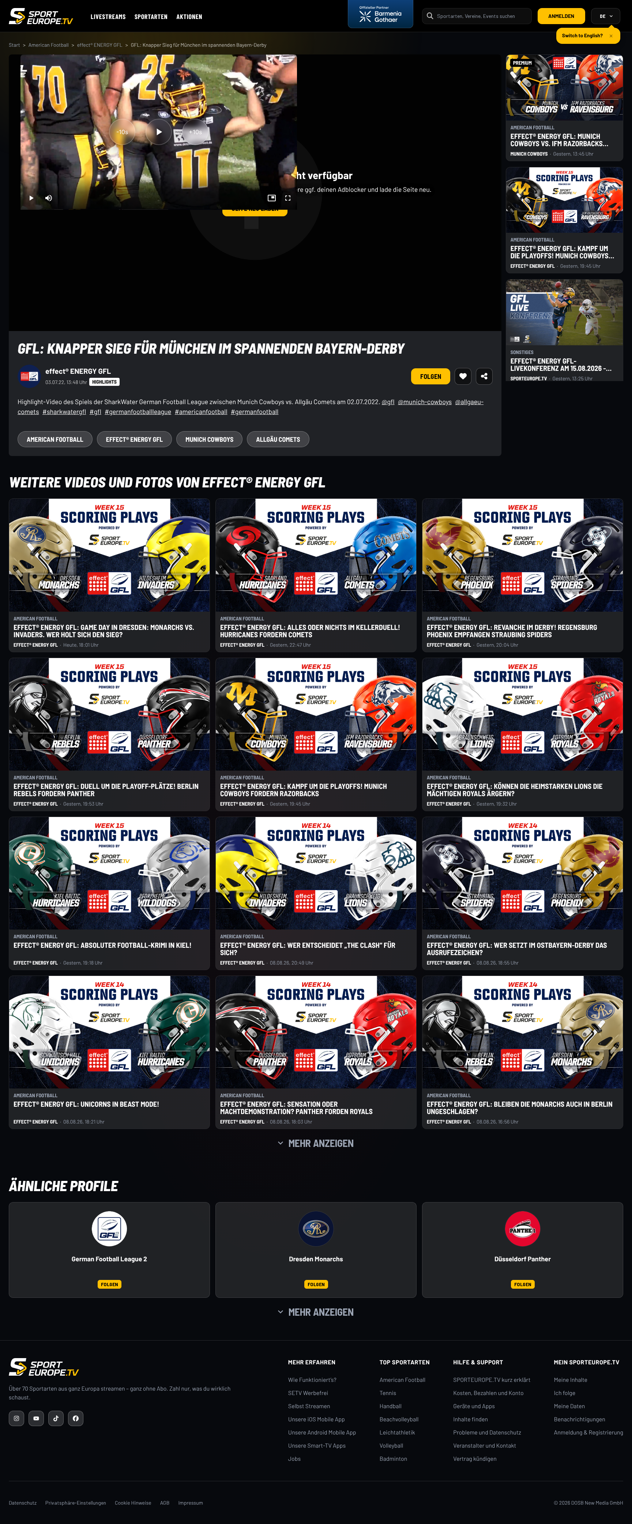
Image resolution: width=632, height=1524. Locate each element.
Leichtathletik (397, 1432)
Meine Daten (569, 1406)
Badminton (393, 1458)
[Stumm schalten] (48, 198)
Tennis (388, 1393)
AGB (165, 1503)
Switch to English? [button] (582, 32)
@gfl (388, 402)
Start (14, 45)
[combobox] (482, 16)
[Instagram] (16, 1418)
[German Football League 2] (109, 1228)
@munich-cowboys (425, 402)
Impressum (190, 1503)
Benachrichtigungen (579, 1419)
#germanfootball (254, 411)
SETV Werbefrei (308, 1393)
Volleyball (391, 1445)
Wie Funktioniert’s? (312, 1379)
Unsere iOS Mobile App (316, 1419)
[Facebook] (75, 1418)
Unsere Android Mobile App (322, 1432)
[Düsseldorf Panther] (522, 1228)
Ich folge (564, 1393)
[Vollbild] (288, 198)
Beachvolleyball (399, 1419)
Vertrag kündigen (474, 1458)
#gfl (95, 411)
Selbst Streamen (309, 1406)
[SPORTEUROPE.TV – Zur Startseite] (41, 16)
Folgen (430, 376)
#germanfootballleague (138, 411)
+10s (195, 132)
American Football (49, 45)
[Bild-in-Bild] (271, 198)
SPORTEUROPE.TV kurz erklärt (491, 1379)
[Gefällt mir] (463, 376)
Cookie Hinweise (133, 1503)
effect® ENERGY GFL (100, 45)
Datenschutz (23, 1503)
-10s (122, 132)
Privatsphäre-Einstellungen (75, 1503)
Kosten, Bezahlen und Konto (488, 1393)
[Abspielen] (159, 132)
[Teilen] (484, 376)
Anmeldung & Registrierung (588, 1432)
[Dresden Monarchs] (316, 1228)
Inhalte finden (470, 1419)
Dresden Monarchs (316, 1259)
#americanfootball (201, 411)
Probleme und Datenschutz (487, 1432)
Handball (391, 1406)
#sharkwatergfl (64, 411)
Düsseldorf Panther (522, 1259)
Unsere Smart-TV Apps (317, 1445)
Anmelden (561, 16)
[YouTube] (36, 1418)
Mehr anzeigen (321, 1143)
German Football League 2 (109, 1259)
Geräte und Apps (474, 1406)
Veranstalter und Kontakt (484, 1445)
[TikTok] (56, 1418)
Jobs (294, 1458)
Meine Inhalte (570, 1379)
